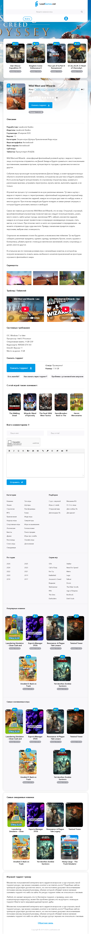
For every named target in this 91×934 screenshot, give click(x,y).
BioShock (70, 595)
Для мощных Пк (54, 513)
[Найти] (82, 11)
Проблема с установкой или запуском (67, 376)
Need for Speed (72, 568)
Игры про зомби (30, 536)
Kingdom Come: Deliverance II (36, 67)
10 (53, 97)
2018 (8, 579)
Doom (69, 583)
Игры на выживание (31, 524)
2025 (26, 564)
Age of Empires (72, 591)
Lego (68, 575)
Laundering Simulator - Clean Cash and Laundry (15, 644)
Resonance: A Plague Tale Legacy (55, 644)
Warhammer (53, 587)
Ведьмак (52, 583)
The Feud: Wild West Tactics (45, 414)
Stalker (69, 564)
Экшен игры (40, 89)
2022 (8, 571)
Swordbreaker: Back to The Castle (61, 414)
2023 (26, 568)
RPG (8, 513)
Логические (11, 528)
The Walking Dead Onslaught (14, 414)
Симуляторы (29, 521)
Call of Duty (53, 568)
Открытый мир (54, 509)
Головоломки (29, 528)
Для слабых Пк (72, 509)
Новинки (10, 501)
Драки (9, 536)
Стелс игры (11, 544)
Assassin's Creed (55, 579)
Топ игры (27, 501)
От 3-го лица (71, 505)
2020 (8, 575)
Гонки (26, 513)
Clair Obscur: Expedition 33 (15, 67)
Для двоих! (71, 513)
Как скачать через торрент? (35, 376)
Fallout (69, 579)
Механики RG (71, 501)
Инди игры (28, 517)
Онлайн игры (29, 540)
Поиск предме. (29, 532)
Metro (69, 571)
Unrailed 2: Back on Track (28, 685)
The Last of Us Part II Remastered (56, 67)
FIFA (50, 591)
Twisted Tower (76, 643)
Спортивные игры (13, 524)
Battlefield (52, 575)
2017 (26, 579)
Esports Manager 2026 (35, 644)
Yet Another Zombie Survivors (62, 685)
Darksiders (52, 599)
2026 (8, 564)
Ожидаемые (11, 548)
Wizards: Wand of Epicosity (30, 414)
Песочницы (11, 540)
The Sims (52, 595)
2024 (8, 568)
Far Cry (51, 571)
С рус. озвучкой (55, 501)
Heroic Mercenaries (76, 414)
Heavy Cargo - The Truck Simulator (70, 863)
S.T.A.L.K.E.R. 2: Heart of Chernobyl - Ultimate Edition (77, 67)
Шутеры (27, 505)
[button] (9, 451)
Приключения (12, 517)
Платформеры (29, 509)
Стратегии (11, 509)
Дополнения (29, 544)
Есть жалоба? (13, 376)
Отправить (15, 482)
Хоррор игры (12, 521)
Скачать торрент (39, 105)
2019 (26, 575)
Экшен (9, 505)
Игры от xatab (54, 505)
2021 (26, 571)
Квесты (9, 532)
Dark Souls (70, 599)
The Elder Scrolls (72, 587)
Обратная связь (45, 923)
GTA (50, 564)
